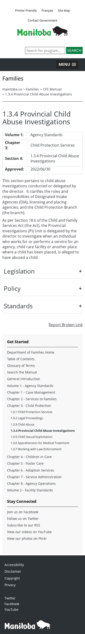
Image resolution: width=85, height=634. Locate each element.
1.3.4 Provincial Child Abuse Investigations (38, 94)
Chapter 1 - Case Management (31, 392)
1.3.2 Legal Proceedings (27, 418)
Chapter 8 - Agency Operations (31, 483)
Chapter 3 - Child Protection (29, 405)
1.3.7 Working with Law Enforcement (36, 449)
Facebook (11, 604)
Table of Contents (20, 359)
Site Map (64, 10)
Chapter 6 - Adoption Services (30, 470)
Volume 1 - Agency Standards (30, 385)
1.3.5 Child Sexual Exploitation (31, 437)
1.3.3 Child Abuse (22, 424)
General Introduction (23, 379)
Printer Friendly (26, 10)
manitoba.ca (12, 89)
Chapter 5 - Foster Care (25, 463)
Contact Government (42, 20)
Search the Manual (22, 372)
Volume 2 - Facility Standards (30, 490)
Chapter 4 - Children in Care (29, 456)
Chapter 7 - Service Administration (34, 477)
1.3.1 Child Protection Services (31, 412)
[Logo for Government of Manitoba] (42, 34)
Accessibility (14, 564)
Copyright (12, 578)
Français (47, 10)
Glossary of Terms (21, 365)
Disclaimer (12, 571)
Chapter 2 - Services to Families (32, 399)
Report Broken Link (66, 324)
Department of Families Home (30, 352)
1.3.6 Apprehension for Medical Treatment (40, 443)
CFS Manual (52, 89)
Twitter (10, 598)
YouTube (11, 609)
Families (32, 89)
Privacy (10, 585)
